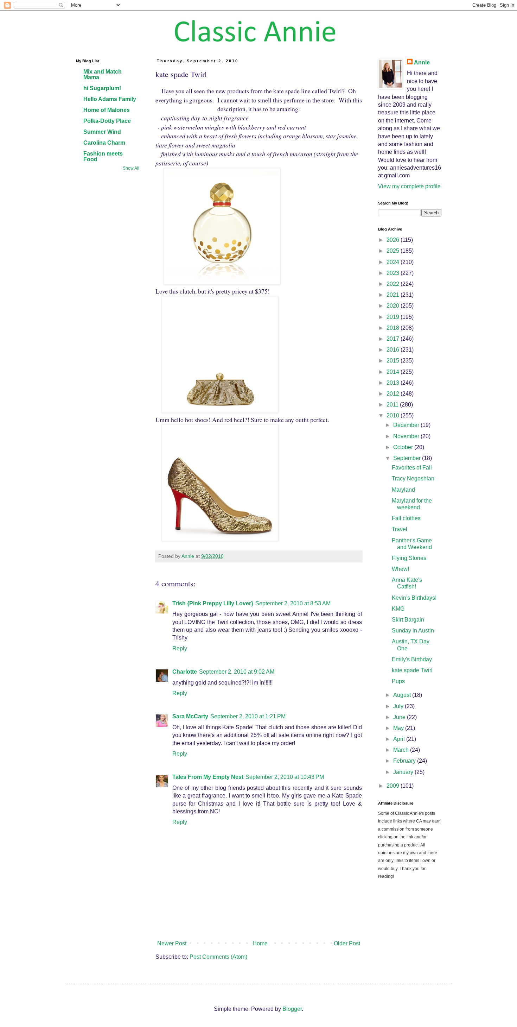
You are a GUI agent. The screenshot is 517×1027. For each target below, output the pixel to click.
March (401, 750)
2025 (394, 251)
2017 (394, 339)
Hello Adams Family (109, 99)
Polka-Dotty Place (107, 121)
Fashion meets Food (103, 156)
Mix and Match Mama (102, 74)
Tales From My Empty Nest (207, 777)
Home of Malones (106, 110)
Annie (422, 62)
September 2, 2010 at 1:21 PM (248, 716)
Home (260, 943)
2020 (394, 306)
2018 (394, 328)
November (407, 436)
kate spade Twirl (412, 670)
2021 (394, 295)
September (407, 458)
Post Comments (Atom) (218, 957)
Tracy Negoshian (413, 478)
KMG (398, 609)
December (407, 425)
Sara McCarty (190, 716)
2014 (394, 372)
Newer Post (171, 943)
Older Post (347, 943)
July (399, 706)
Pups (398, 681)
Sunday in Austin (413, 631)
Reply (179, 648)
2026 (394, 240)
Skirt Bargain (408, 620)
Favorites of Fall (412, 468)
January (404, 772)
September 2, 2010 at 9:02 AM (236, 672)
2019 (394, 317)
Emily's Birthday (412, 659)
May (399, 728)
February (405, 761)
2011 (393, 405)
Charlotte (184, 672)
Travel (399, 529)
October (403, 447)
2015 (394, 361)
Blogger (292, 1009)
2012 (394, 394)
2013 (394, 383)
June (400, 717)
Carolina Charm (104, 143)
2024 (394, 262)
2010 (394, 415)
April (399, 739)
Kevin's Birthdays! (414, 598)
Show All (131, 168)
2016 (394, 350)
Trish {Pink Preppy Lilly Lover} (212, 603)
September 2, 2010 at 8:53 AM (293, 603)
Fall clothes (406, 518)
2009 (394, 786)
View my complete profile (409, 186)
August (402, 695)
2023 (394, 273)
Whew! (400, 569)
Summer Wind (102, 132)
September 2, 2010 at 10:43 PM (284, 777)
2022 (394, 284)
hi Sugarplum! (102, 88)
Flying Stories (409, 558)
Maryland (403, 490)
